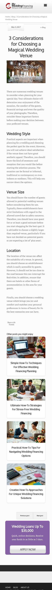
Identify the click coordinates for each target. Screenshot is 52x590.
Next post (40, 516)
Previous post (24, 516)
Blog (15, 587)
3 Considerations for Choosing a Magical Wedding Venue (26, 46)
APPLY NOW (28, 549)
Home (8, 587)
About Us (25, 587)
